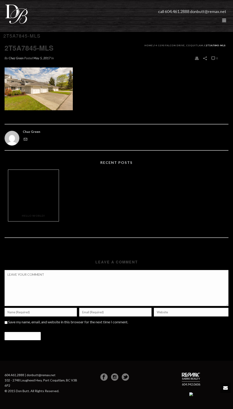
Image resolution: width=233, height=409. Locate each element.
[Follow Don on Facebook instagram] (114, 377)
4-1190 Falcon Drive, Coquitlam (179, 45)
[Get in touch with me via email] (25, 139)
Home (148, 45)
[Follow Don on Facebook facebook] (104, 377)
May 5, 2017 (42, 58)
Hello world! (33, 215)
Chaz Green (16, 58)
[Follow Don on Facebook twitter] (125, 377)
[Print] (197, 58)
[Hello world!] (33, 190)
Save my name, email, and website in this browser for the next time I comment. (68, 322)
